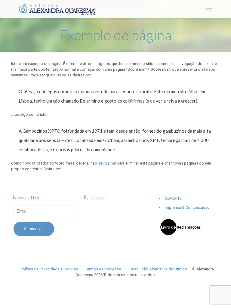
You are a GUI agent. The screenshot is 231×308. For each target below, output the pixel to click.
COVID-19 (173, 198)
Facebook (95, 197)
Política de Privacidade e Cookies (49, 269)
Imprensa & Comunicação (187, 207)
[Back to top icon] (202, 295)
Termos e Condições (103, 269)
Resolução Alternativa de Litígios (158, 269)
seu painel (107, 163)
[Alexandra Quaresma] (60, 9)
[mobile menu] (209, 9)
